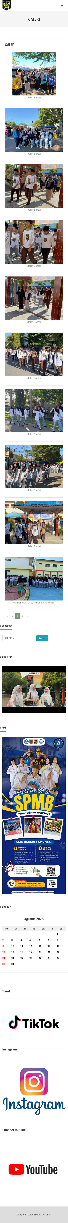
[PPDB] (34, 815)
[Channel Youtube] (34, 1171)
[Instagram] (34, 1091)
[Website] (34, 1021)
